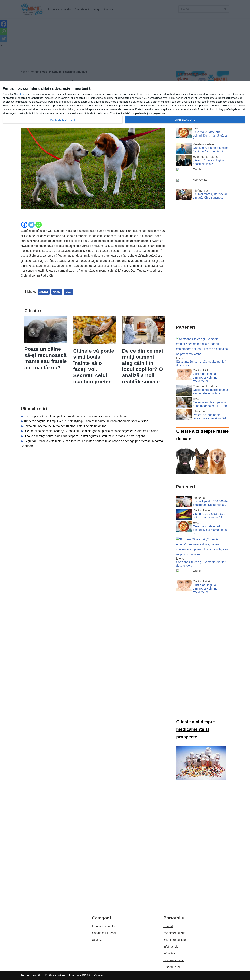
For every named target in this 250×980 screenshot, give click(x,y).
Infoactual (169, 953)
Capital (168, 926)
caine (56, 292)
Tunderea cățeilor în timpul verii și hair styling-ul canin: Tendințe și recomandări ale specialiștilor (86, 421)
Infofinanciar (171, 946)
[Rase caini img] (201, 473)
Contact (99, 975)
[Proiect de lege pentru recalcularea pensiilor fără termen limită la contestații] (184, 415)
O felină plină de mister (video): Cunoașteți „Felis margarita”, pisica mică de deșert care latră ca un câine (91, 431)
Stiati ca (97, 939)
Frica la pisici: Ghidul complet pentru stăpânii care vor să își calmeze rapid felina (75, 416)
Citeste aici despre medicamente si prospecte (195, 729)
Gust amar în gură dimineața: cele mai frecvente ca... (205, 377)
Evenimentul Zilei (174, 932)
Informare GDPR (80, 975)
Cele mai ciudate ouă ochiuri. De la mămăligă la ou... (210, 136)
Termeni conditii (31, 975)
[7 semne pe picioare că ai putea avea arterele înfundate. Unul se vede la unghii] (184, 515)
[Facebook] (24, 225)
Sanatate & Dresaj (104, 932)
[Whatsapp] (38, 225)
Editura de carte (173, 960)
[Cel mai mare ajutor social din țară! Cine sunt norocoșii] (184, 195)
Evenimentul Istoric (175, 939)
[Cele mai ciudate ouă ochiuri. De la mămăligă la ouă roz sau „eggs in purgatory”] (184, 133)
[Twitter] (31, 225)
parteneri (21, 94)
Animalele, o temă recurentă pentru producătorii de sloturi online (64, 426)
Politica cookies (55, 975)
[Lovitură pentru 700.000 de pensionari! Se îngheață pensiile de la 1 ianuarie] (184, 502)
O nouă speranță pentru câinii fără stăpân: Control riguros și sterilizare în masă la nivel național (85, 436)
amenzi (43, 292)
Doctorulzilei (171, 966)
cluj (69, 292)
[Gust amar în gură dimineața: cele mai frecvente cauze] (184, 375)
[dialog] (125, 104)
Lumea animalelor (103, 926)
